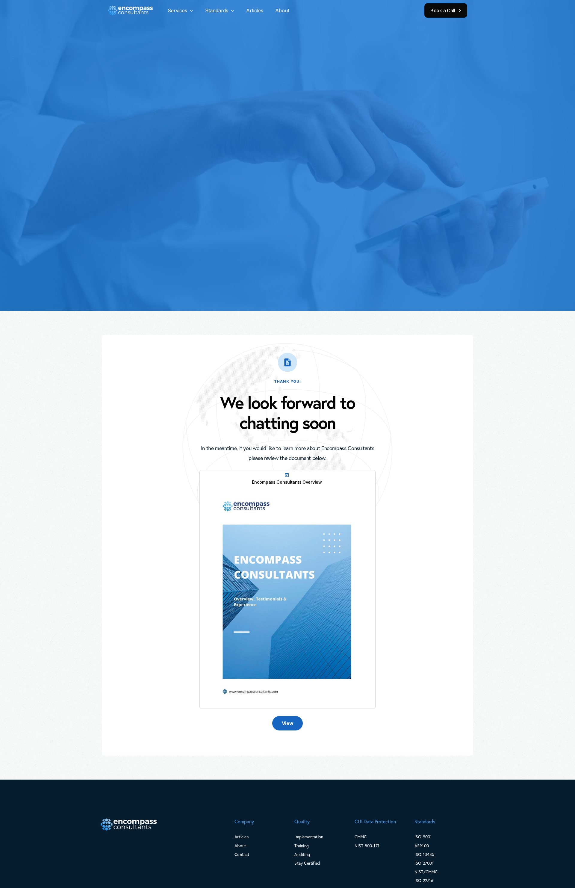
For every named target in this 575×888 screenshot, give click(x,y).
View (287, 723)
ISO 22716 (424, 880)
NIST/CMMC (426, 872)
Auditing (302, 854)
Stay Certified (307, 863)
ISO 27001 (424, 863)
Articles (254, 10)
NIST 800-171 (367, 845)
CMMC (361, 836)
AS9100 (421, 845)
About (282, 10)
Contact (241, 854)
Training (301, 845)
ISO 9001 (423, 836)
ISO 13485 (424, 854)
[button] (180, 10)
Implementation (308, 836)
